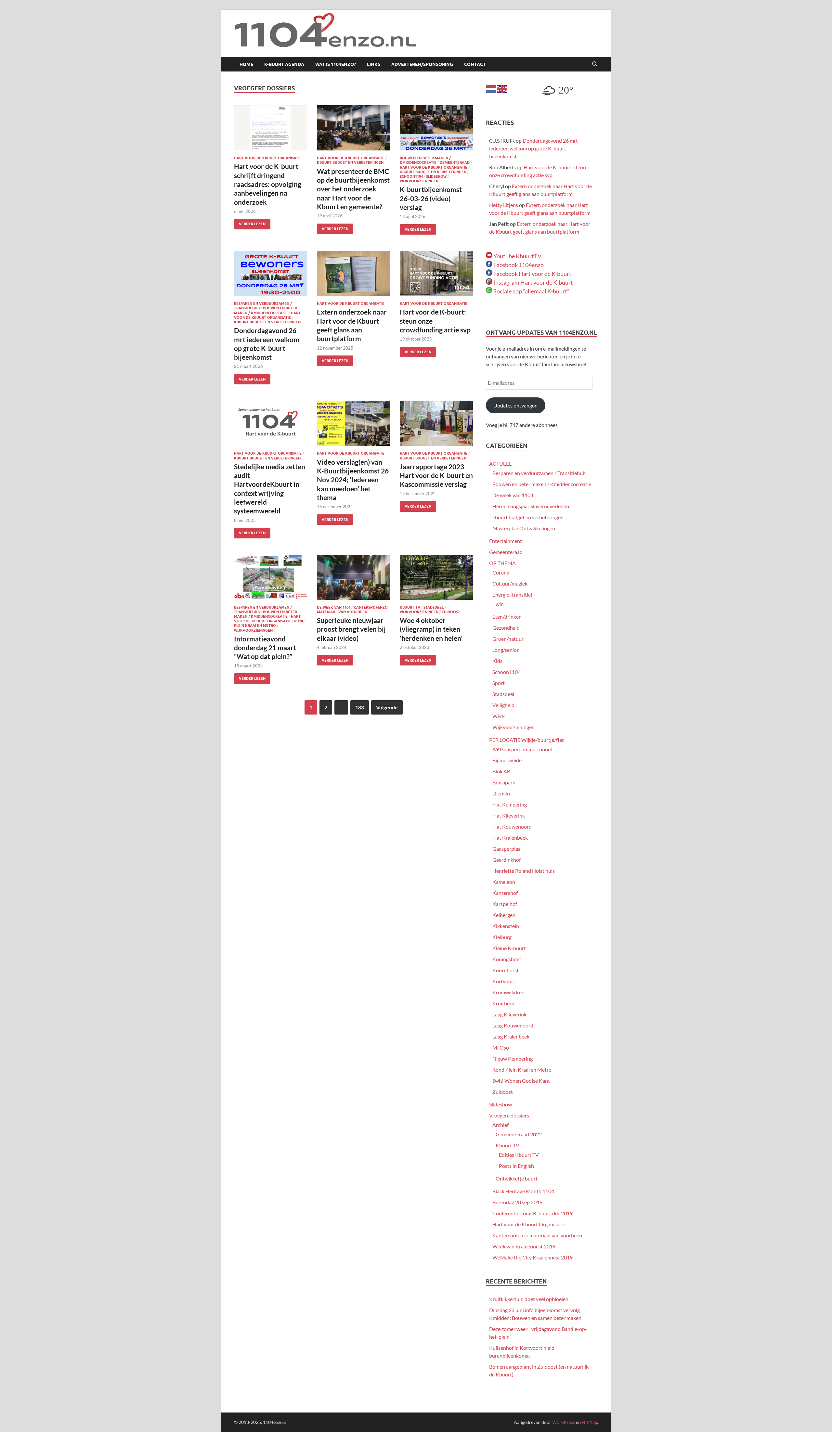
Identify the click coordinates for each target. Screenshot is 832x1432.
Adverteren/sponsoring (422, 64)
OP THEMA (502, 563)
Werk (498, 716)
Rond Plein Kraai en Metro (269, 623)
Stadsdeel (433, 607)
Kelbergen (503, 915)
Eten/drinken (507, 616)
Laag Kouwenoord (512, 1025)
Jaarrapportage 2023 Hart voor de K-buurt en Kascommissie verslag (436, 475)
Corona (500, 572)
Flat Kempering (509, 804)
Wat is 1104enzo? (335, 64)
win (500, 604)
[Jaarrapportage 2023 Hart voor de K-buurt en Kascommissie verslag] (436, 423)
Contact (475, 64)
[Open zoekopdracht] (595, 64)
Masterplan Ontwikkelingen (523, 528)
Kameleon (503, 882)
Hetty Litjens (503, 205)
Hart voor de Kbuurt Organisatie (268, 158)
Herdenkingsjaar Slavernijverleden (530, 506)
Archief (500, 1125)
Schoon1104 (411, 176)
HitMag (589, 1422)
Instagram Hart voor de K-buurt (532, 282)
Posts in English (516, 1166)
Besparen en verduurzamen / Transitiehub (539, 473)
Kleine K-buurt (509, 948)
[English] (502, 88)
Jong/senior (505, 650)
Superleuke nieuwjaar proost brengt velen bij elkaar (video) (351, 629)
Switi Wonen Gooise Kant (521, 1080)
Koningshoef (506, 959)
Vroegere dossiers (509, 1115)
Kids (497, 661)
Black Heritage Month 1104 (523, 1191)
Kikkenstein (505, 926)
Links (373, 64)
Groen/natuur (508, 639)
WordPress (563, 1422)
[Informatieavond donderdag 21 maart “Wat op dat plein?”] (270, 577)
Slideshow (436, 176)
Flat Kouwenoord (512, 826)
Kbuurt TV (410, 607)
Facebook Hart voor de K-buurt (531, 273)
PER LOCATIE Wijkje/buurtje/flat (526, 740)
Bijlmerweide (507, 760)
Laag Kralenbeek (510, 1036)
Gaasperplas (506, 848)
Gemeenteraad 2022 (519, 1134)
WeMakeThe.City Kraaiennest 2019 (532, 1257)
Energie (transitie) (512, 594)
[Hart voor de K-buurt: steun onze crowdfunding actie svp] (436, 273)
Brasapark (503, 782)
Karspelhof (504, 904)
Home (246, 64)
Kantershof (505, 893)
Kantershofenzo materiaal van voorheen (352, 609)
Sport (498, 683)
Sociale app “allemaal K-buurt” (530, 291)
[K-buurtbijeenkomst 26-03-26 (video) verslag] (436, 127)
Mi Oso (500, 1047)
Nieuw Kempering (512, 1058)
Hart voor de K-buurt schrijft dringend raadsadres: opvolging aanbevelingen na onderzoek (267, 184)
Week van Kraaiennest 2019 (523, 1246)
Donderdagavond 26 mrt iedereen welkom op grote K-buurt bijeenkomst (533, 148)
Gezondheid (506, 628)
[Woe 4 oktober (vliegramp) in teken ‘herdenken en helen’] (436, 577)
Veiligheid (503, 705)
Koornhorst (505, 970)
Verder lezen (250, 222)
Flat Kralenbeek (510, 837)
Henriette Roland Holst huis (523, 871)
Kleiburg (502, 937)
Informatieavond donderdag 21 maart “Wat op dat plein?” (265, 648)
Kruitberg (503, 1003)
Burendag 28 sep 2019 (517, 1202)
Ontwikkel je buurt (517, 1178)
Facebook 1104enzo (518, 264)
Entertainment (505, 541)
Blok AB (501, 771)
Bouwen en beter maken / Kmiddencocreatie (425, 160)
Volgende (387, 707)
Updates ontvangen (515, 405)
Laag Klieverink (509, 1014)
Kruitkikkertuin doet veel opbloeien (528, 1299)
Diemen (501, 793)
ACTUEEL (500, 463)
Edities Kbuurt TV (519, 1155)
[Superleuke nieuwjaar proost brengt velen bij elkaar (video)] (353, 577)
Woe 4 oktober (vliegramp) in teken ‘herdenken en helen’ (431, 629)
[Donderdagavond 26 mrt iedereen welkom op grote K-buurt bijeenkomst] (270, 273)
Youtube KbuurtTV (516, 256)
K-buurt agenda (284, 64)
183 (359, 707)
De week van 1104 (333, 607)
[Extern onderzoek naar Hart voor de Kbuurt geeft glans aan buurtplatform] (353, 273)
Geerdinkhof (506, 860)
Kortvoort (503, 981)
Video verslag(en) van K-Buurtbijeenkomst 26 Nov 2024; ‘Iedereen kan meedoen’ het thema (353, 479)
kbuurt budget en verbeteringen (350, 162)
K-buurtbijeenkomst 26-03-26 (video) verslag (431, 198)
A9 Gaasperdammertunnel (522, 749)
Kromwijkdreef (509, 992)
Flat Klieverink (508, 815)
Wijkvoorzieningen (419, 181)
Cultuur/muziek (509, 583)
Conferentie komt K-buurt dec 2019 (532, 1213)
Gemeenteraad (455, 162)
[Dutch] (491, 88)
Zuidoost (451, 612)
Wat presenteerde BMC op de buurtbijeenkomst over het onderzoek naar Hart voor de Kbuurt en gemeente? (353, 189)
